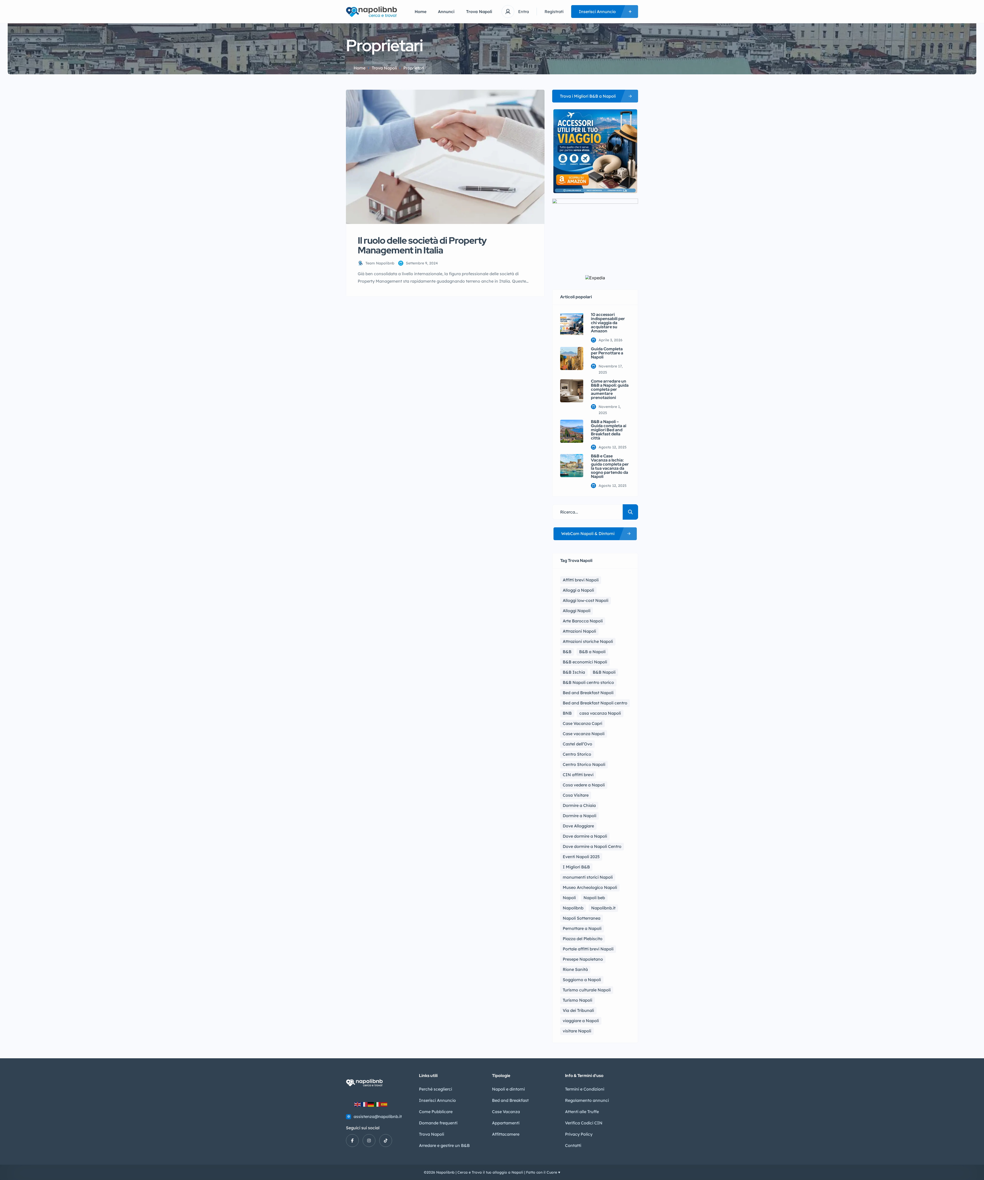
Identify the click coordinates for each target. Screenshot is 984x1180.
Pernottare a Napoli (582, 928)
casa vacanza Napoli (600, 713)
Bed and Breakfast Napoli (588, 692)
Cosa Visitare (576, 795)
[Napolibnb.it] (372, 12)
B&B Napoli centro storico (588, 682)
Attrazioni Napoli (579, 631)
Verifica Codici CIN (583, 1122)
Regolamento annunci (587, 1100)
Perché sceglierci (435, 1089)
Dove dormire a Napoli (585, 836)
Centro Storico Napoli (584, 764)
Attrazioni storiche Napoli (588, 641)
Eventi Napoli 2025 (581, 856)
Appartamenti (505, 1122)
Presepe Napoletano (583, 959)
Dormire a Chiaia (579, 805)
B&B (567, 651)
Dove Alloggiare (578, 825)
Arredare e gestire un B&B (444, 1145)
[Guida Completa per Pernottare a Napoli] (571, 358)
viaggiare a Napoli (581, 1020)
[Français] (364, 1103)
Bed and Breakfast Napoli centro (595, 702)
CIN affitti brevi (578, 774)
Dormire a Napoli (579, 815)
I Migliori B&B (576, 866)
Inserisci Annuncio (437, 1100)
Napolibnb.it (603, 907)
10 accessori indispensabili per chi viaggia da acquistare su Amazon (608, 323)
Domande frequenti (438, 1122)
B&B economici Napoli (585, 661)
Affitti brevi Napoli (581, 579)
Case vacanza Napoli (583, 733)
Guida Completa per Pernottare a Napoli (607, 353)
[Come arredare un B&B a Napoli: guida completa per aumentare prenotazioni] (571, 390)
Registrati (554, 11)
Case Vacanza (506, 1111)
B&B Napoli (604, 672)
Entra (523, 11)
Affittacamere (505, 1134)
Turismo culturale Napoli (587, 989)
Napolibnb (573, 907)
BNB (567, 713)
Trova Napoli (479, 11)
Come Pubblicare (436, 1111)
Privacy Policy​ (578, 1134)
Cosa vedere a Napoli (584, 784)
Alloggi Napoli (576, 610)
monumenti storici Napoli (588, 877)
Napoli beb (594, 897)
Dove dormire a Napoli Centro (592, 846)
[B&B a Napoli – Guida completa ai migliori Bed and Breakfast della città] (571, 431)
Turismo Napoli (577, 1000)
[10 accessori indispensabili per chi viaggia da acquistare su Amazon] (571, 324)
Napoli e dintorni (508, 1089)
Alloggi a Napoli (578, 590)
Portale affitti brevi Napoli (588, 948)
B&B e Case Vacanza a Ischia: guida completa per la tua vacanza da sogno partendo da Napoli (610, 466)
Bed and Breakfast (510, 1100)
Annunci (446, 11)
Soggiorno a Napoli (582, 979)
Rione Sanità (575, 969)
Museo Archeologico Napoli (590, 887)
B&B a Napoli (592, 651)
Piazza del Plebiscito (582, 938)
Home (420, 11)
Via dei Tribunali (578, 1010)
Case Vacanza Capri (582, 723)
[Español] (384, 1103)
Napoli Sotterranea (581, 918)
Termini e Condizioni (584, 1089)
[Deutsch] (371, 1103)
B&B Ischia (574, 672)
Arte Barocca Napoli (583, 620)
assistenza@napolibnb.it (378, 1116)
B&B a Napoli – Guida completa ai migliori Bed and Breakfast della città (608, 430)
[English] (357, 1103)
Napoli (569, 897)
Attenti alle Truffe (582, 1111)
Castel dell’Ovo (577, 743)
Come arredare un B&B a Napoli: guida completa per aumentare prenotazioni (610, 389)
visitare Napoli (577, 1030)
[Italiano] (377, 1103)
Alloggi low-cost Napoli (585, 600)
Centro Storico (577, 754)
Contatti (573, 1145)
